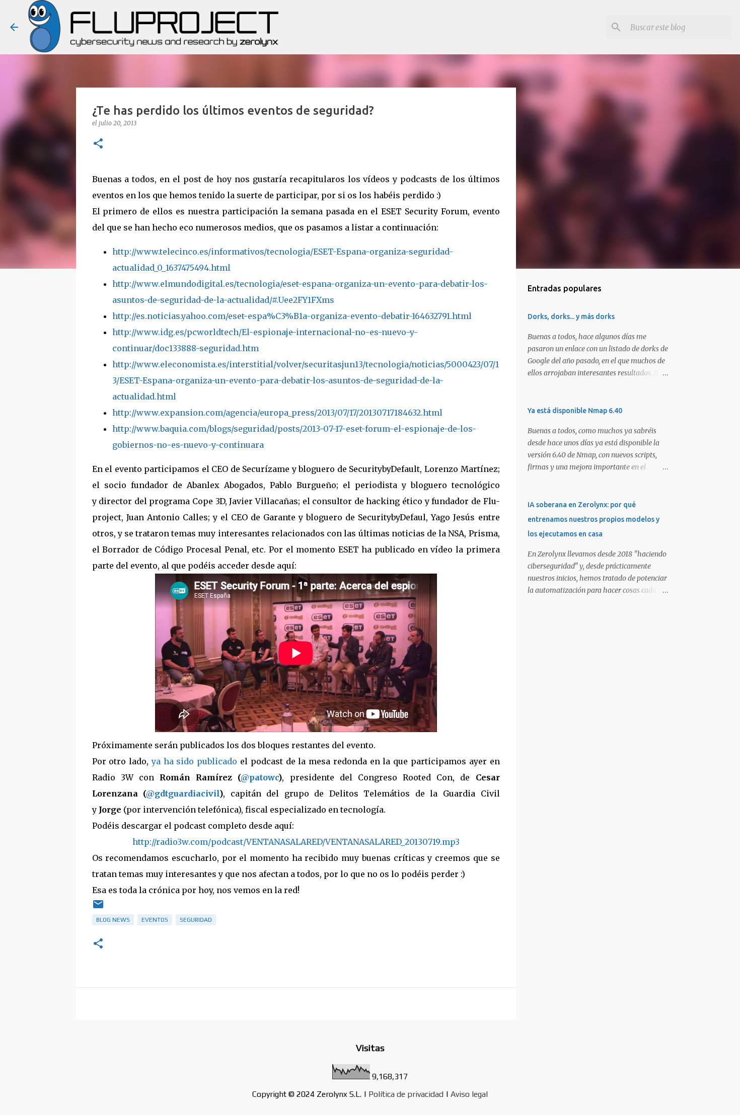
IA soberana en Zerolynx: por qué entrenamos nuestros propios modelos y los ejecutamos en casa (593, 519)
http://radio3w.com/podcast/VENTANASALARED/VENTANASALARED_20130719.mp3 (296, 842)
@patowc (259, 777)
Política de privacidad (405, 1094)
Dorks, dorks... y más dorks (571, 316)
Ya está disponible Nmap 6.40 (575, 411)
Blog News (113, 919)
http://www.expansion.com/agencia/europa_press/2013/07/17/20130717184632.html (277, 413)
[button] (98, 144)
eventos (154, 919)
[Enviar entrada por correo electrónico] (98, 908)
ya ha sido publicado (194, 761)
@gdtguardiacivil (182, 793)
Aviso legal (469, 1094)
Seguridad (196, 919)
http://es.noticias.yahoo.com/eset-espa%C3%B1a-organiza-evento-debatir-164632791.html (292, 316)
